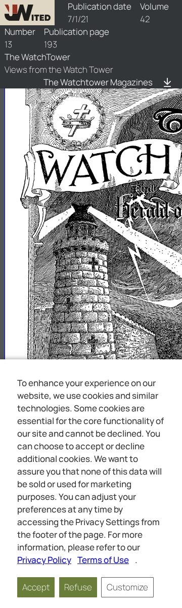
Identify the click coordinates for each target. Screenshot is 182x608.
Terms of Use (103, 560)
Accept (36, 587)
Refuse (78, 587)
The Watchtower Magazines (98, 82)
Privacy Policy (44, 560)
